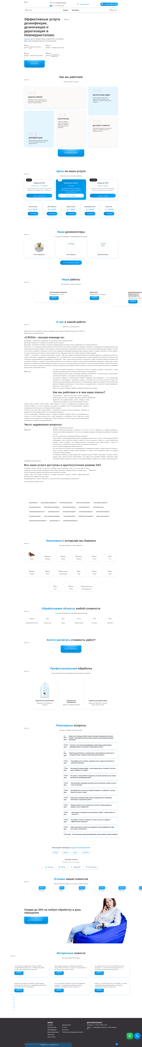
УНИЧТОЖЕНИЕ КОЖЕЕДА (85, 511)
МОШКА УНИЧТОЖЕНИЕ (102, 516)
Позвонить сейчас (71, 153)
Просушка (51, 1034)
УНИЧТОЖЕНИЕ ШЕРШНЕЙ (51, 516)
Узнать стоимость (71, 649)
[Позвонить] (130, 1036)
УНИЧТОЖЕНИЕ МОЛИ (69, 516)
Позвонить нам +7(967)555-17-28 (49, 1044)
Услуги (65, 10)
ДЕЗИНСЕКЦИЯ (33, 502)
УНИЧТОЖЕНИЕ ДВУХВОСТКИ (36, 511)
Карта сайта (52, 1037)
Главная (50, 1025)
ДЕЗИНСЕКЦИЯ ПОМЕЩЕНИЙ (48, 502)
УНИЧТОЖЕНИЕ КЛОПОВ (66, 502)
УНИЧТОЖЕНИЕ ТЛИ (98, 507)
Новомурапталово (61, 2)
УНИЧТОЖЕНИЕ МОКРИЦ (69, 507)
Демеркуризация (53, 1032)
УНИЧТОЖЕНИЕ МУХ (84, 507)
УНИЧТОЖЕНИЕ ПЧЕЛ (53, 511)
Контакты (75, 10)
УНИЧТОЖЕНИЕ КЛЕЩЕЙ (69, 511)
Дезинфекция (52, 1029)
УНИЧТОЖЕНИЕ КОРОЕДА (102, 511)
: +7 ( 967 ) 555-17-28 (97, 1025)
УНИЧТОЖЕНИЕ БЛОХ (34, 507)
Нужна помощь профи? (71, 262)
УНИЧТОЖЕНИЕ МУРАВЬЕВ (70, 520)
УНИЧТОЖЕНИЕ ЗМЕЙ (34, 516)
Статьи (64, 1027)
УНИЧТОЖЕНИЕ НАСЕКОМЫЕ (51, 507)
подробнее (19, 973)
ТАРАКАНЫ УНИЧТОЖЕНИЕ (82, 502)
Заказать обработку (35, 920)
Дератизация (66, 1025)
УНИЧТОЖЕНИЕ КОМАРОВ (99, 502)
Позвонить (34, 63)
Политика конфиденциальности (72, 1032)
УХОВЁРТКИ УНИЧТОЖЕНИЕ (85, 516)
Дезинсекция (52, 1027)
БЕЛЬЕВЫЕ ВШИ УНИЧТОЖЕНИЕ (37, 520)
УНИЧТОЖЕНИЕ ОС (54, 520)
